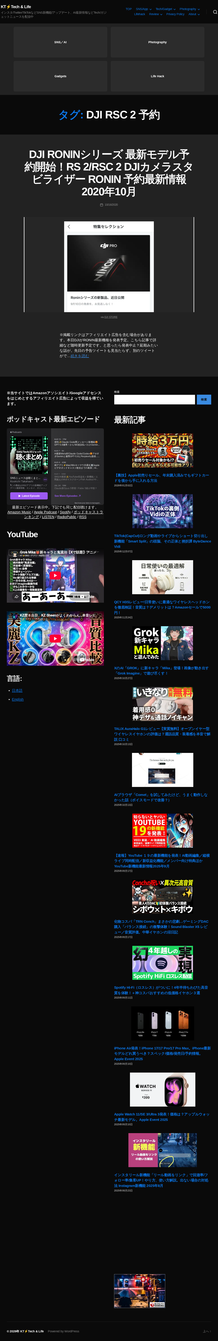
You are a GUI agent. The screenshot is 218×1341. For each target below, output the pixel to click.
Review (154, 14)
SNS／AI (60, 42)
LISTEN (48, 517)
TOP (129, 9)
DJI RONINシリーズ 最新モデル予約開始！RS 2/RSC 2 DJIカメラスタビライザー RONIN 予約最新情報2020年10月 (109, 173)
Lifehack (139, 14)
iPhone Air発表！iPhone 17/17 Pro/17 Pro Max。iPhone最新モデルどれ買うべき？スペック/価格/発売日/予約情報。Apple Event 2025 (162, 1053)
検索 (116, 391)
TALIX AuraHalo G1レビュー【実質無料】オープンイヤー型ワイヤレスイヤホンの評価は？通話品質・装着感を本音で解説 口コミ (162, 734)
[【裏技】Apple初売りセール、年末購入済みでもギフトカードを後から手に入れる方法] (162, 450)
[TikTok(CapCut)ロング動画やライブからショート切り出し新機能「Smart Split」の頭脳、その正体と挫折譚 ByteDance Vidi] (162, 511)
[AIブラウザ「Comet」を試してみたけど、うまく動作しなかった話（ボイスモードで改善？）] (162, 770)
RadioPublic (66, 517)
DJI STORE (111, 317)
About (192, 14)
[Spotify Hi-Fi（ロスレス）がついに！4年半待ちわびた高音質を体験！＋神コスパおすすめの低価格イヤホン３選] (162, 963)
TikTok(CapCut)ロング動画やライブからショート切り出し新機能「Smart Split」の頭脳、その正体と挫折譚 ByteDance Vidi (162, 541)
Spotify (65, 512)
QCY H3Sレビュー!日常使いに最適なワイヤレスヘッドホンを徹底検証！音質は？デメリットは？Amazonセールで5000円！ (162, 607)
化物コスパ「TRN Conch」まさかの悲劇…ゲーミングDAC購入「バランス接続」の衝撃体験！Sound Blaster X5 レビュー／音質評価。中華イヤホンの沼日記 (161, 926)
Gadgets (60, 76)
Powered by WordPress (63, 1331)
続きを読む (80, 356)
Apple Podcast (45, 512)
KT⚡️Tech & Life (16, 7)
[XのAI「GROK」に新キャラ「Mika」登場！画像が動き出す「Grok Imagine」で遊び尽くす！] (162, 643)
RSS (82, 517)
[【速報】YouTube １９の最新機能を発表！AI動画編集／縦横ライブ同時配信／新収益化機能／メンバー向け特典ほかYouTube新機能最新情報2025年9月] (162, 831)
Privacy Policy (175, 14)
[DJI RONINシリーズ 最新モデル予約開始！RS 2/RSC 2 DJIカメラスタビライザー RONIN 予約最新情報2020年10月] (109, 264)
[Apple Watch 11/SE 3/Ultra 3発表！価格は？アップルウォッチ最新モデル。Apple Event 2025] (162, 1090)
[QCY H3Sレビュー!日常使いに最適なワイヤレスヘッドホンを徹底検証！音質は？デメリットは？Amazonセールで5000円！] (162, 577)
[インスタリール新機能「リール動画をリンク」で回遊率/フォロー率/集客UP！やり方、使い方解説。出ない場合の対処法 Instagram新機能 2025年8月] (162, 1150)
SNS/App (142, 9)
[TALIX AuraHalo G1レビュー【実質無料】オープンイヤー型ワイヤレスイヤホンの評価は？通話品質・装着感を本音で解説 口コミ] (162, 704)
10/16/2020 (111, 204)
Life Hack (157, 76)
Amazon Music (19, 512)
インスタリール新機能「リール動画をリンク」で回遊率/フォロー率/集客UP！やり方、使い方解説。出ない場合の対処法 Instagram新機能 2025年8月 (161, 1180)
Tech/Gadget (164, 9)
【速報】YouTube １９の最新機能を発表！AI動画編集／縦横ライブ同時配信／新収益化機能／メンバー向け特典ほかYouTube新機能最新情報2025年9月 (162, 860)
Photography (188, 9)
